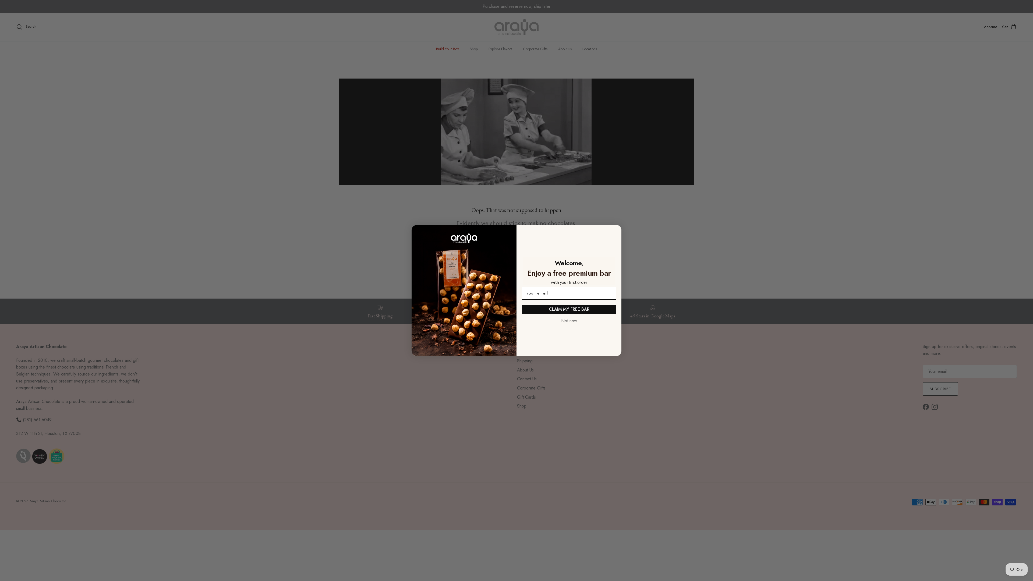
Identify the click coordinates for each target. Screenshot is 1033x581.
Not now (569, 321)
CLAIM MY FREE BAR (569, 309)
